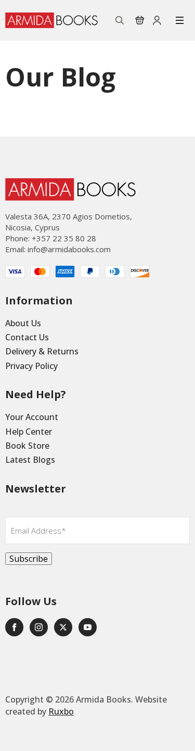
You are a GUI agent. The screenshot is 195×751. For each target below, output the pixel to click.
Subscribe (28, 558)
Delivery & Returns (42, 351)
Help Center (28, 431)
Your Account (31, 417)
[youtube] (88, 627)
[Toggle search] (119, 20)
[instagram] (39, 627)
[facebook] (14, 627)
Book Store (27, 445)
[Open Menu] (180, 20)
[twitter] (63, 627)
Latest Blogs (30, 459)
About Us (23, 323)
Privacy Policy (31, 366)
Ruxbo (61, 711)
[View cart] (140, 20)
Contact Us (27, 337)
